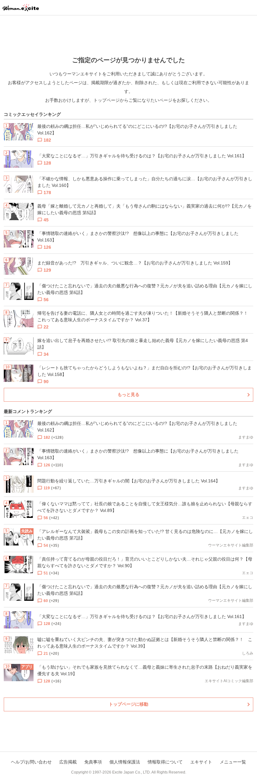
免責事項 (93, 761)
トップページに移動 (128, 704)
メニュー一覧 (233, 761)
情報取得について (165, 761)
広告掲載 (68, 761)
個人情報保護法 (124, 761)
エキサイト (201, 761)
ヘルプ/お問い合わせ (31, 761)
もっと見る (128, 394)
